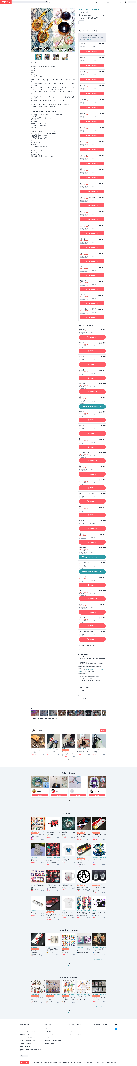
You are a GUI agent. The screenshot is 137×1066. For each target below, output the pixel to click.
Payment (82, 690)
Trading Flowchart (85, 687)
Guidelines (64, 1062)
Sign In (97, 2)
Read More (89, 39)
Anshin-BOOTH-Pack (91, 669)
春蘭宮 (40, 731)
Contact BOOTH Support (75, 1034)
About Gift (83, 649)
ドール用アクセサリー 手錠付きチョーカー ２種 (83, 750)
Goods (80, 9)
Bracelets (64, 748)
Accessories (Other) (51, 748)
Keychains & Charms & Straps (91, 9)
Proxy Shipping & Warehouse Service (29, 1037)
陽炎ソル (96, 791)
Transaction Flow (49, 1037)
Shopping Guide (49, 1031)
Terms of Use (46, 1062)
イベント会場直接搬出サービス (28, 1040)
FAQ (70, 1031)
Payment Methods (49, 1034)
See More (68, 800)
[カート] (86, 12)
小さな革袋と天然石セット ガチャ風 (38, 750)
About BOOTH (106, 2)
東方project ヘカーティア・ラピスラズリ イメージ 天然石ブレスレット (68, 752)
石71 (57, 791)
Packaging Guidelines (25, 1043)
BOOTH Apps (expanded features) (29, 1031)
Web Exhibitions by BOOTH (52, 1043)
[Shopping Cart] (125, 2)
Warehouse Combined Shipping (53, 1040)
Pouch (32, 748)
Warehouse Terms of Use (55, 1062)
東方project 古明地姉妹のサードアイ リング (53, 750)
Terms (80, 695)
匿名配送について (24, 1034)
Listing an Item (24, 1028)
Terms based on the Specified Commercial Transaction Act (100, 1062)
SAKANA (39, 791)
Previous (32, 30)
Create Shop (117, 2)
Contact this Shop (83, 698)
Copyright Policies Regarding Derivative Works (30, 1050)
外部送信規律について (80, 1062)
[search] (46, 2)
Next (73, 30)
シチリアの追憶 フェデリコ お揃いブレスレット (98, 750)
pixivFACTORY (81, 681)
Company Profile (38, 1062)
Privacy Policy (71, 1062)
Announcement (73, 1028)
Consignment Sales (25, 1046)
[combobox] (30, 2)
